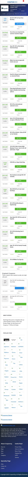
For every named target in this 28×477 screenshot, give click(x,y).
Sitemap (17, 457)
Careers (2, 468)
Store (2, 453)
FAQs (2, 464)
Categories (3, 455)
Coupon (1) (10, 13)
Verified (12, 26)
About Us (3, 447)
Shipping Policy (18, 453)
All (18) (4, 13)
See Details (5, 26)
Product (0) (23, 13)
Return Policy (18, 451)
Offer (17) (17, 13)
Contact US (3, 466)
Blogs (2, 449)
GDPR (16, 455)
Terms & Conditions (19, 449)
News (2, 451)
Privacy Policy (18, 447)
